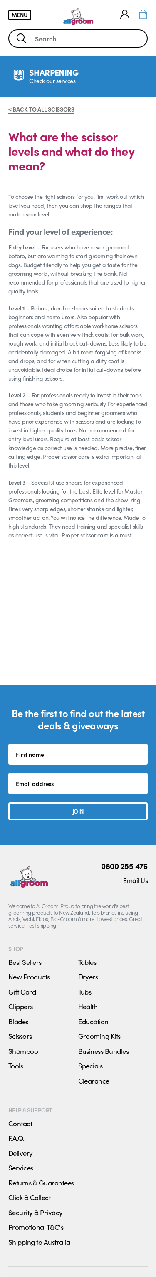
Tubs (85, 992)
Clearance (93, 1081)
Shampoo (23, 1051)
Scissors (20, 1036)
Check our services (52, 80)
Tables (87, 962)
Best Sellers (25, 962)
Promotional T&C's (35, 1227)
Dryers (88, 977)
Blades (18, 1021)
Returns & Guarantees (41, 1183)
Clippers (20, 1006)
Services (20, 1168)
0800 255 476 (124, 866)
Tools (15, 1066)
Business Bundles (103, 1051)
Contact (20, 1123)
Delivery (20, 1153)
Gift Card (22, 992)
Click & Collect (29, 1197)
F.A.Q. (16, 1138)
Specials (90, 1066)
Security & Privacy (35, 1212)
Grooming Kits (99, 1036)
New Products (29, 977)
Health (88, 1006)
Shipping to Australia (39, 1242)
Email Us (135, 880)
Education (93, 1021)
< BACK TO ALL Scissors (41, 109)
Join (78, 811)
